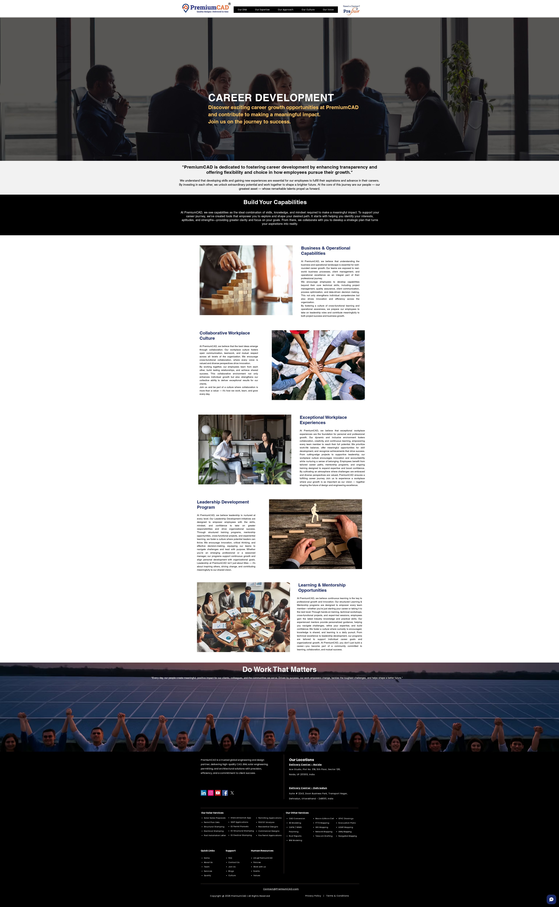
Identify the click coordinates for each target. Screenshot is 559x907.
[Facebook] (225, 793)
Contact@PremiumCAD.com (281, 889)
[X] (232, 793)
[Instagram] (211, 793)
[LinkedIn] (203, 793)
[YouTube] (218, 793)
